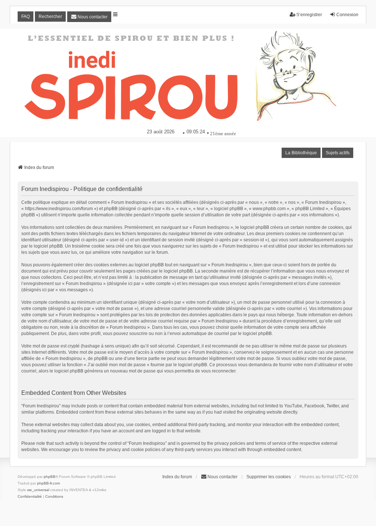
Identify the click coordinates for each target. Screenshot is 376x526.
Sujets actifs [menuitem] (338, 152)
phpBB (49, 477)
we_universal (38, 490)
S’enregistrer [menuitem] (309, 14)
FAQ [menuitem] (25, 16)
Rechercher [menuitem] (50, 16)
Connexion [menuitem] (347, 14)
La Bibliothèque (301, 152)
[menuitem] (89, 16)
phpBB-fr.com (48, 483)
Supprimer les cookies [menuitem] (268, 476)
